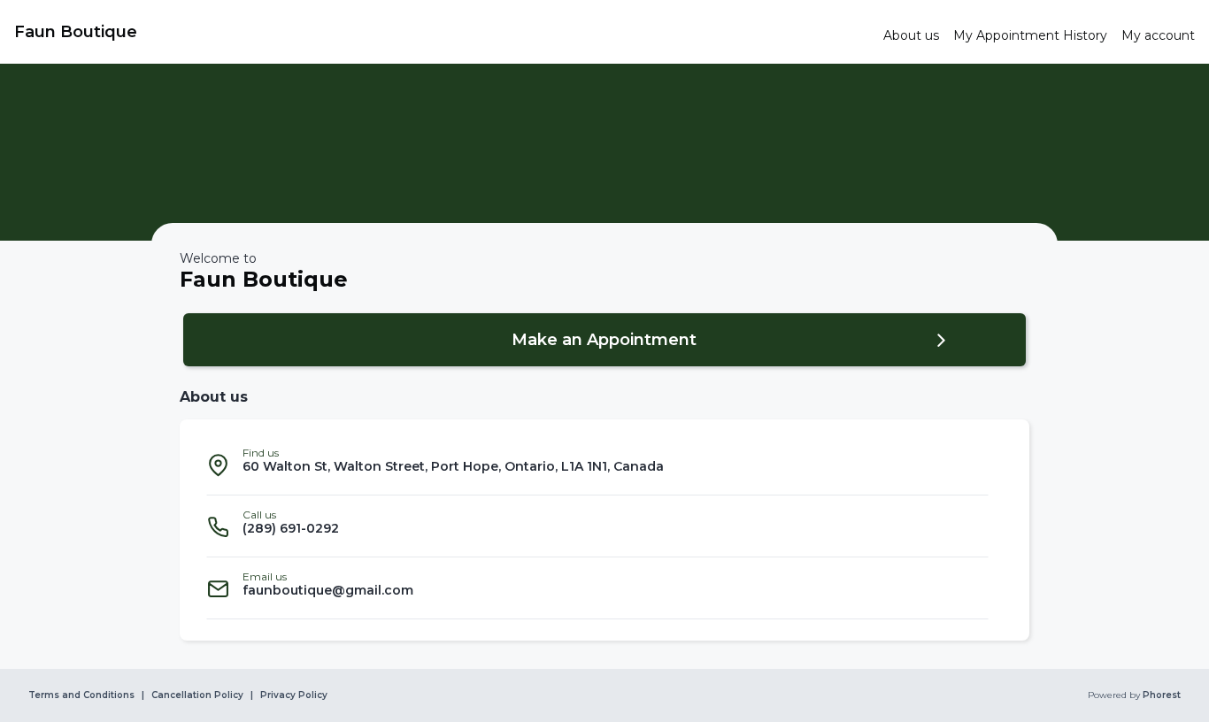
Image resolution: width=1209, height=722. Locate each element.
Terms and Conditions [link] (81, 695)
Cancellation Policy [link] (197, 695)
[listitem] (597, 464)
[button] (604, 339)
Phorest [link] (1162, 695)
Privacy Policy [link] (293, 695)
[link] (441, 32)
